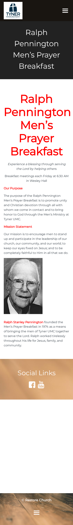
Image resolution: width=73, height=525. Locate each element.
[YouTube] (41, 384)
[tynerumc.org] (26, 10)
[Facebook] (32, 384)
